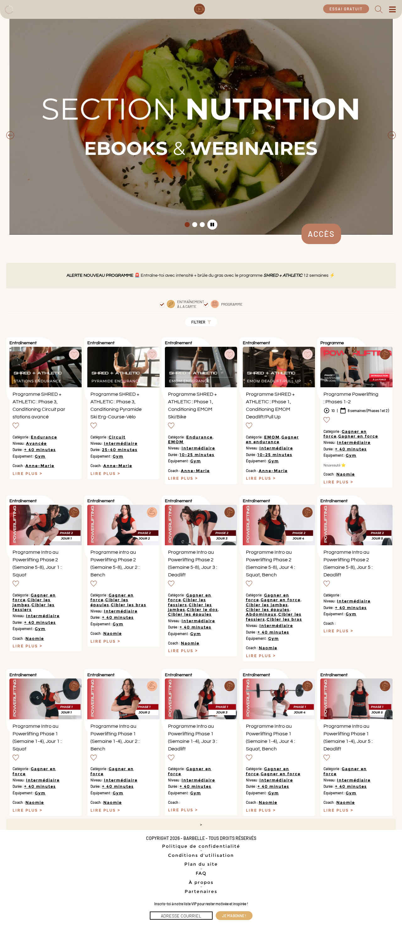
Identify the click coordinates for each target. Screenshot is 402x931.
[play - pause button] (212, 225)
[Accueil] (9, 8)
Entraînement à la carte (190, 303)
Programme (231, 304)
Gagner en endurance (272, 439)
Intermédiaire (121, 443)
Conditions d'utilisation (201, 855)
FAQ (201, 873)
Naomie (345, 474)
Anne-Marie (39, 465)
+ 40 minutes (40, 449)
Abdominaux (261, 614)
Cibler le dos (202, 609)
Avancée (36, 443)
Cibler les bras (128, 604)
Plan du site (201, 864)
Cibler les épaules (190, 614)
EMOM (176, 441)
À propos (201, 882)
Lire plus (26, 473)
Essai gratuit (346, 9)
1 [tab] (187, 224)
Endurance (44, 437)
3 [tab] (202, 224)
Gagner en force (358, 436)
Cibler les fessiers (187, 602)
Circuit (117, 437)
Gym (40, 456)
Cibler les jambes (267, 604)
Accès (321, 233)
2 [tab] (194, 224)
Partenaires (201, 891)
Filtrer (198, 322)
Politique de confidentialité (201, 846)
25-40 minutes (120, 449)
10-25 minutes (197, 454)
